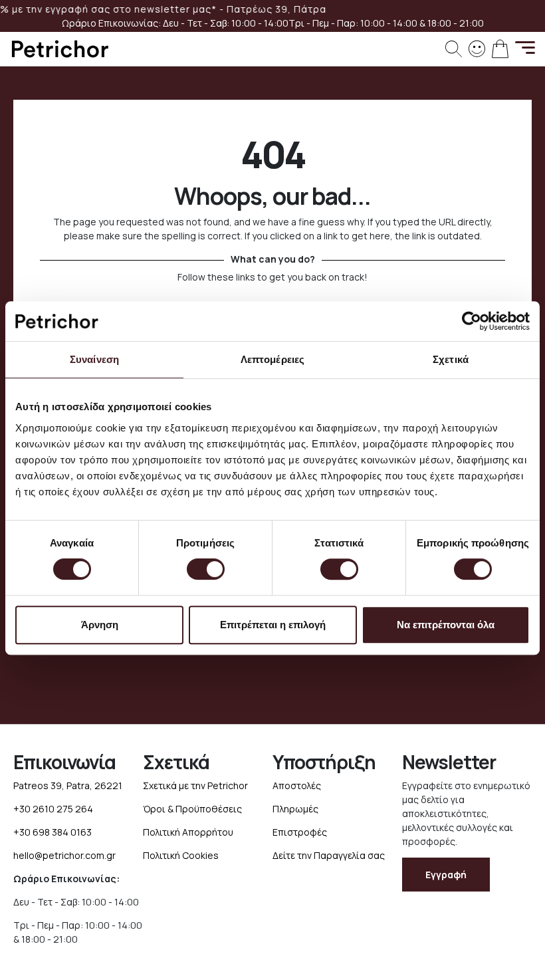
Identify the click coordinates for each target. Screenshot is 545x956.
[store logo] (60, 49)
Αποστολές (296, 785)
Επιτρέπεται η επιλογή (273, 624)
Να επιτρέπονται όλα (445, 624)
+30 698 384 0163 (52, 832)
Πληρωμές (295, 808)
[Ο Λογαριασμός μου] (477, 47)
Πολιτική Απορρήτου (188, 832)
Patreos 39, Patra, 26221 (67, 785)
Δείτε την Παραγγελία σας (328, 855)
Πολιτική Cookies (181, 855)
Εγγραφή (446, 874)
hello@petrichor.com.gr (64, 855)
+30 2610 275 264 (53, 808)
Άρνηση (99, 624)
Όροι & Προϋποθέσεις (192, 808)
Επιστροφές (299, 832)
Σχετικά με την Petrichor (195, 785)
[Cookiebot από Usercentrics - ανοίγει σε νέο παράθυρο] (471, 321)
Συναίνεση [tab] (94, 359)
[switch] (206, 570)
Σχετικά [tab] (451, 359)
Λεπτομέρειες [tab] (272, 359)
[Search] (453, 49)
